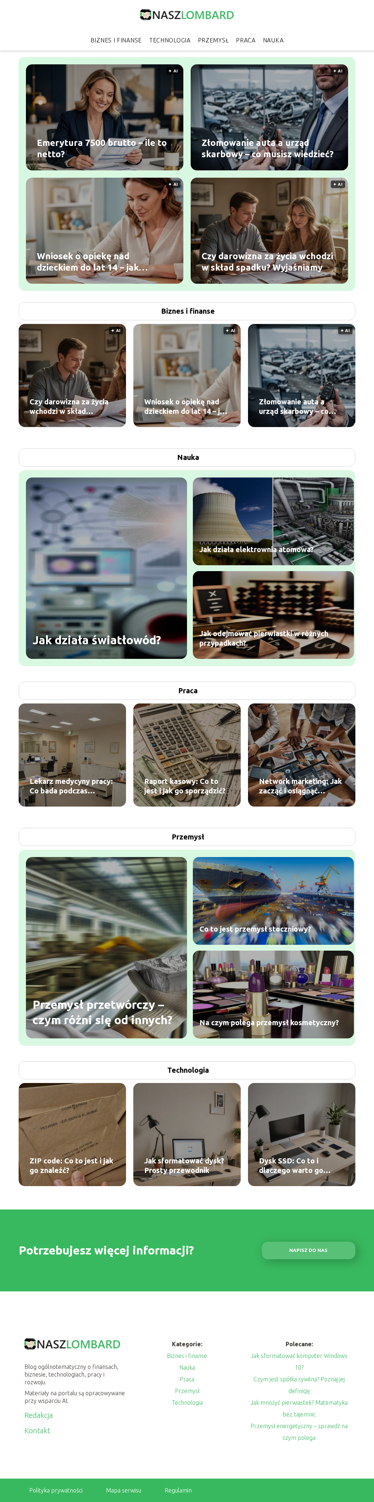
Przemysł (213, 40)
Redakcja (38, 1415)
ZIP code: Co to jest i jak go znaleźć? (71, 1165)
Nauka (273, 40)
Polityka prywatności (56, 1490)
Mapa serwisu (123, 1490)
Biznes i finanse (116, 40)
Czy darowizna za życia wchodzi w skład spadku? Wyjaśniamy (267, 261)
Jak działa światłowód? (97, 639)
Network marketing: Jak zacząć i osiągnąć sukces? (300, 786)
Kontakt (37, 1430)
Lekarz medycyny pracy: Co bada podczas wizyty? (71, 786)
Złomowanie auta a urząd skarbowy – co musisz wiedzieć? (267, 148)
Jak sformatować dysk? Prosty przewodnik (184, 1165)
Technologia (170, 40)
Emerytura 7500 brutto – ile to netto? (102, 148)
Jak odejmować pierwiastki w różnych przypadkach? (263, 638)
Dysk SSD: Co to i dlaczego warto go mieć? (291, 1165)
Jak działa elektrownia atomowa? (256, 549)
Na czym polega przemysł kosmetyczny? (269, 1022)
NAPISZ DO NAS (308, 1250)
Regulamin (178, 1490)
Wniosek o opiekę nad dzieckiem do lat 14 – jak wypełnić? (88, 262)
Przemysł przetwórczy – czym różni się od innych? (102, 1012)
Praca (246, 40)
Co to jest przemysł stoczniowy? (255, 929)
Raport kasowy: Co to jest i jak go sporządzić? (185, 786)
